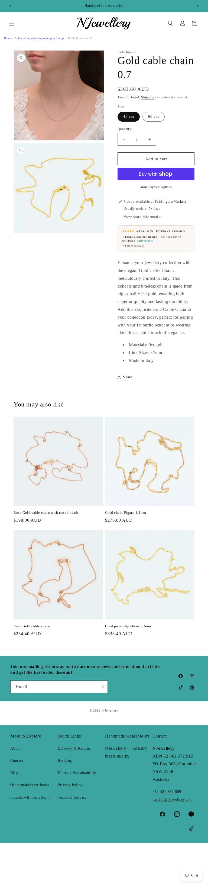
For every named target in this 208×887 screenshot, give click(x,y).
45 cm (128, 117)
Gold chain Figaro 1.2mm (125, 513)
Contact (16, 761)
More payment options (156, 187)
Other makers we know (29, 785)
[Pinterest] (191, 814)
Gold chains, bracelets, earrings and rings (39, 38)
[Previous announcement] (11, 6)
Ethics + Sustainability (77, 773)
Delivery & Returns (74, 748)
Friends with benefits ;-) (30, 797)
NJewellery (110, 710)
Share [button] (127, 377)
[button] (11, 23)
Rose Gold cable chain (32, 626)
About (15, 748)
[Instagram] (177, 814)
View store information (142, 217)
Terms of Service (72, 797)
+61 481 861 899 (166, 792)
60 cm (153, 117)
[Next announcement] (197, 6)
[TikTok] (191, 828)
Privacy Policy (70, 785)
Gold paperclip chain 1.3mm (128, 626)
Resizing (65, 761)
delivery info (145, 240)
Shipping (147, 97)
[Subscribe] (102, 687)
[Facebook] (162, 814)
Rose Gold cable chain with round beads (46, 513)
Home (7, 38)
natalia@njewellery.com (172, 800)
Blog (14, 773)
